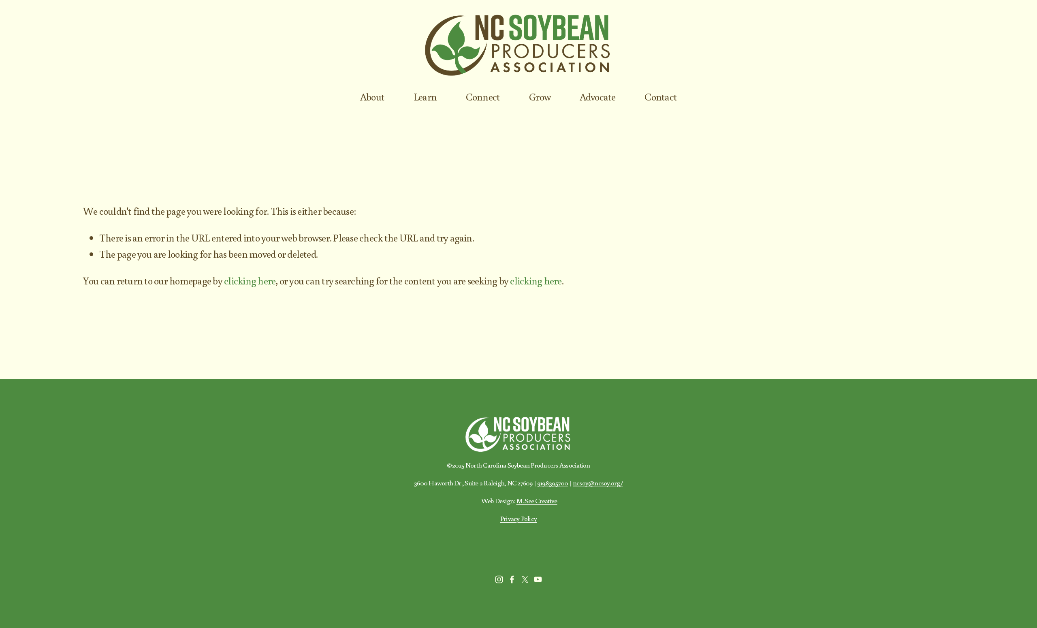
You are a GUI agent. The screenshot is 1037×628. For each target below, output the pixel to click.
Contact (660, 96)
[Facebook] (512, 579)
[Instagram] (499, 579)
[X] (525, 579)
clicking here (249, 280)
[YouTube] (538, 579)
